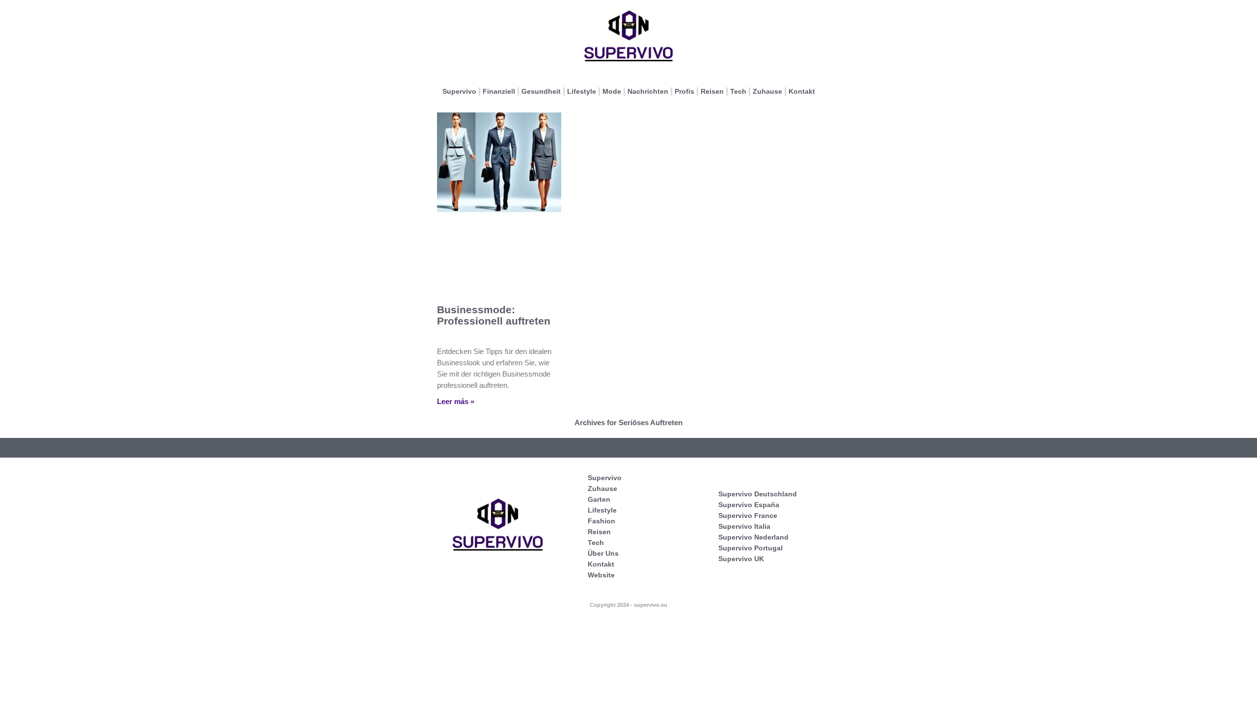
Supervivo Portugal (750, 548)
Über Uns (603, 553)
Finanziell (499, 91)
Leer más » (455, 401)
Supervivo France (747, 515)
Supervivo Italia (744, 526)
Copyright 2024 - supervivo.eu (628, 605)
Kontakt (802, 91)
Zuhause (767, 91)
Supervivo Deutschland (757, 494)
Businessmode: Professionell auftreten (493, 315)
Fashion (601, 521)
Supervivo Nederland (753, 537)
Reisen (712, 91)
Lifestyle (581, 91)
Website (601, 575)
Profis (684, 91)
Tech (738, 91)
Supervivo (459, 91)
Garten (599, 499)
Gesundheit (541, 91)
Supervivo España (748, 505)
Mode (611, 91)
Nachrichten (648, 91)
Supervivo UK (741, 559)
